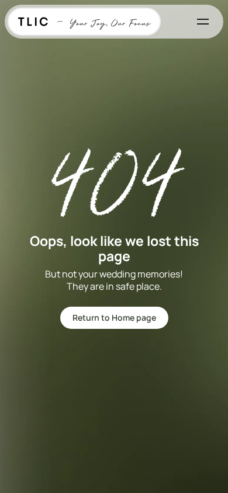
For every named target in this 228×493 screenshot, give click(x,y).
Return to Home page (114, 317)
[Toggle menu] (203, 21)
